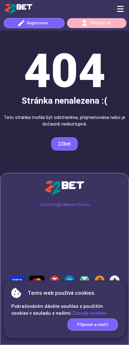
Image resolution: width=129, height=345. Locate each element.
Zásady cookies (89, 313)
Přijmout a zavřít (92, 324)
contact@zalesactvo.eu (65, 204)
